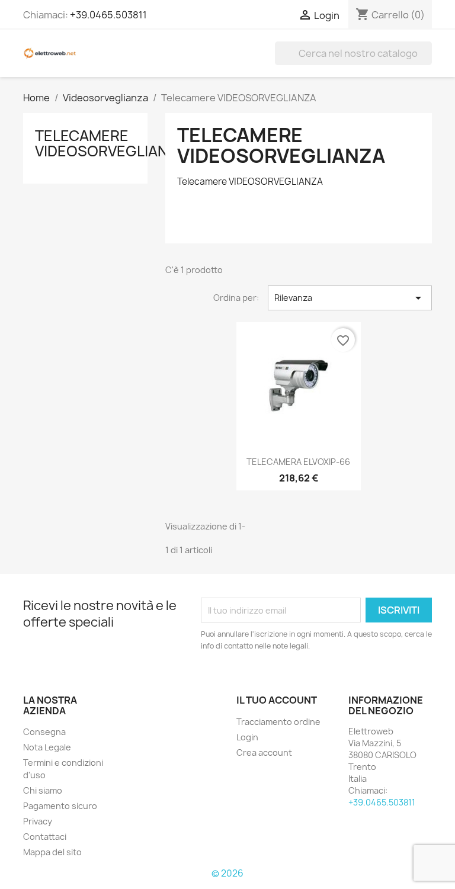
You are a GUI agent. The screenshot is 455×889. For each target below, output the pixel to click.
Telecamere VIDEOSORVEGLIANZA (111, 143)
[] (427, 61)
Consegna (44, 731)
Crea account (264, 752)
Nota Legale (47, 747)
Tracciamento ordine (278, 721)
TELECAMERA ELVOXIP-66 (298, 461)
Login (247, 737)
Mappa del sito (52, 852)
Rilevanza (349, 298)
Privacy (37, 821)
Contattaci (44, 836)
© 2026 (227, 873)
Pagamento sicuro (60, 805)
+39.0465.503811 (108, 14)
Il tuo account (276, 700)
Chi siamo (42, 790)
